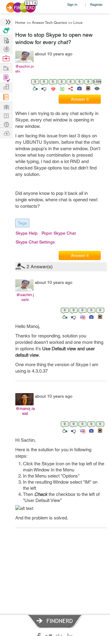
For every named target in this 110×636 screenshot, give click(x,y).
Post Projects (6, 39)
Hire (6, 30)
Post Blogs (6, 133)
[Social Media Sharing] (70, 88)
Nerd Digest (6, 106)
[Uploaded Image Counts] (79, 88)
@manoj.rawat (25, 411)
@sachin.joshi (24, 68)
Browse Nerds (6, 48)
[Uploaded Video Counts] (88, 88)
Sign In (72, 4)
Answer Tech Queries (49, 22)
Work (6, 58)
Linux (77, 22)
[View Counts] (97, 88)
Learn (6, 97)
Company (6, 87)
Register (96, 4)
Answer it (80, 99)
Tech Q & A (6, 115)
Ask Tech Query (6, 124)
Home (20, 22)
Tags (22, 223)
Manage (6, 78)
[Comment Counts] (61, 88)
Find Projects (6, 68)
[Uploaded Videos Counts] (100, 317)
